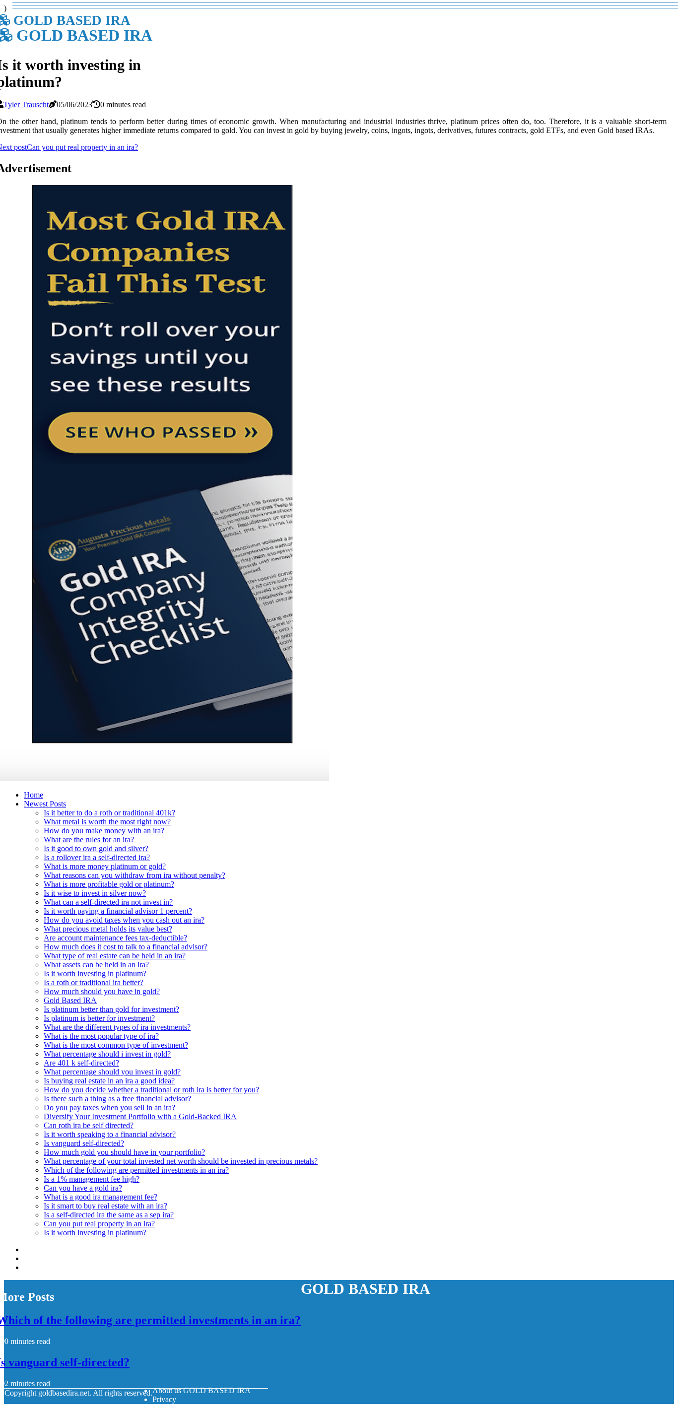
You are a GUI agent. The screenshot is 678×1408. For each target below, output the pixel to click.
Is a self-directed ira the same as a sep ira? (109, 1214)
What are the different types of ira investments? (117, 1027)
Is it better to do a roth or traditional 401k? (109, 812)
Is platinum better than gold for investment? (111, 1009)
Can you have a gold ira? (83, 1188)
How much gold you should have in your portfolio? (124, 1152)
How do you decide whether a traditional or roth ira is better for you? (151, 1089)
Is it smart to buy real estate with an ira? (105, 1206)
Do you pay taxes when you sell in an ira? (109, 1107)
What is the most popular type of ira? (101, 1036)
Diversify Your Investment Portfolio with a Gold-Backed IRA (140, 1116)
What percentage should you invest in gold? (112, 1072)
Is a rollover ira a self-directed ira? (97, 857)
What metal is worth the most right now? (107, 821)
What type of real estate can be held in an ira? (115, 955)
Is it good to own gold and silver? (96, 848)
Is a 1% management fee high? (91, 1179)
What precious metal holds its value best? (108, 929)
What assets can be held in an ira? (96, 964)
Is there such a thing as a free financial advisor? (117, 1098)
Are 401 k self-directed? (81, 1063)
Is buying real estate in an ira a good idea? (109, 1080)
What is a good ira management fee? (100, 1197)
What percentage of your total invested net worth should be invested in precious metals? (181, 1161)
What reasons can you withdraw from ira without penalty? (134, 875)
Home (33, 795)
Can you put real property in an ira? (99, 1223)
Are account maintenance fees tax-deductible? (115, 938)
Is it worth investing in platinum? (95, 973)
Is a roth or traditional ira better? (93, 982)
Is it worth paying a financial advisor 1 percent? (118, 911)
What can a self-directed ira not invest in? (108, 902)
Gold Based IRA (70, 1000)
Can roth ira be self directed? (89, 1125)
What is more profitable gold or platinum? (109, 884)
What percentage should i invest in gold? (107, 1054)
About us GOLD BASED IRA (201, 1390)
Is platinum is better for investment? (99, 1018)
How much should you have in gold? (102, 991)
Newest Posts (45, 804)
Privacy (164, 1399)
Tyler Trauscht (26, 104)
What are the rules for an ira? (89, 839)
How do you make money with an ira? (104, 830)
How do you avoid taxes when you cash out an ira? (124, 920)
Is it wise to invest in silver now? (95, 893)
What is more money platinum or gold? (105, 866)
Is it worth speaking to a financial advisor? (110, 1134)
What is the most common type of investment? (116, 1045)
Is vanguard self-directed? (84, 1143)
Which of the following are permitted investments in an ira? (136, 1170)
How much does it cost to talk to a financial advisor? (125, 946)
